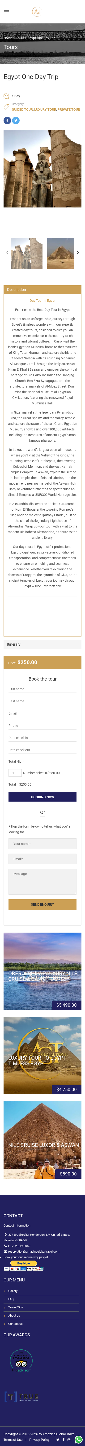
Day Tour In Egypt (42, 300)
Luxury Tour (45, 109)
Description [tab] (16, 289)
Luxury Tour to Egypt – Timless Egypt (39, 1060)
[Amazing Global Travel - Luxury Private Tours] (37, 11)
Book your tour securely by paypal (26, 1257)
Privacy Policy (39, 1440)
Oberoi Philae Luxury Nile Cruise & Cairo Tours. (42, 976)
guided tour (22, 109)
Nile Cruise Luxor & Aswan (43, 1145)
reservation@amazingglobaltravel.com (33, 1251)
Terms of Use (13, 1440)
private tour (69, 109)
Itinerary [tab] (14, 644)
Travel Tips (15, 1307)
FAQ (11, 1299)
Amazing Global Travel (58, 1434)
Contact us (15, 1324)
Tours (20, 38)
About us (14, 1315)
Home (8, 38)
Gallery (12, 1291)
